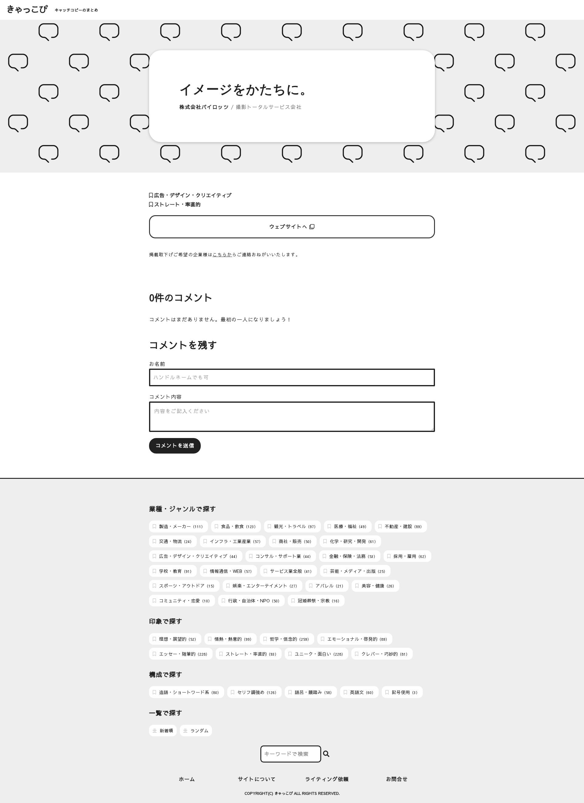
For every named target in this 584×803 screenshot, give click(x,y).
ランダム (199, 731)
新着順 (165, 731)
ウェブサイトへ (289, 226)
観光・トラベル (295, 526)
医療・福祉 (350, 526)
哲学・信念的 (290, 639)
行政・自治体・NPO (254, 601)
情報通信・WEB (231, 571)
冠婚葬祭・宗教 (319, 601)
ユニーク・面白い (319, 654)
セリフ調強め (257, 692)
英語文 (362, 692)
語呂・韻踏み (314, 692)
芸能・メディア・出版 (358, 571)
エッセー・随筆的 (183, 654)
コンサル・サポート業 (283, 556)
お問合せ (397, 779)
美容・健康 (378, 586)
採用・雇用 (410, 556)
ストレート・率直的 (177, 204)
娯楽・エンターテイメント (265, 586)
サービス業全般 (291, 571)
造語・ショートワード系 (189, 692)
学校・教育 (175, 571)
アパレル (329, 586)
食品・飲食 (239, 526)
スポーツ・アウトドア (187, 586)
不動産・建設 (404, 526)
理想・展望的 (178, 639)
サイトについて (257, 779)
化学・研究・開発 (353, 541)
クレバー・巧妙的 (384, 654)
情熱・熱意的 (233, 639)
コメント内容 (165, 396)
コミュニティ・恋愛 (185, 601)
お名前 (157, 363)
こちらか (222, 254)
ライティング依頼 (327, 779)
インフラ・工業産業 (235, 541)
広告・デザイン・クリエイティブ (192, 195)
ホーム (187, 779)
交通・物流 (175, 541)
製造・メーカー (181, 526)
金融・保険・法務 (352, 556)
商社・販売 (295, 541)
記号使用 (405, 692)
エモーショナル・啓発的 (357, 639)
